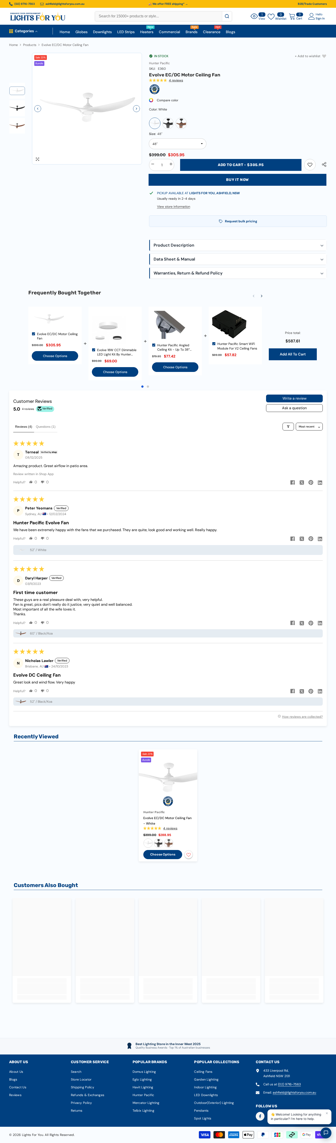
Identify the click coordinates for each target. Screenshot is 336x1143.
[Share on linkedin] (320, 482)
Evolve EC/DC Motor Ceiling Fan (57, 336)
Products (29, 45)
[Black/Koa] (181, 123)
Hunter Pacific (159, 63)
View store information (173, 206)
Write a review (295, 398)
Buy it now (237, 180)
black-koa (168, 843)
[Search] (227, 16)
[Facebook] (260, 1116)
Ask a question (294, 408)
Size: (155, 134)
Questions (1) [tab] (46, 426)
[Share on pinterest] (311, 482)
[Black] (168, 123)
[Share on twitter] (301, 482)
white (148, 843)
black (158, 843)
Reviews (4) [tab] (23, 426)
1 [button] (142, 386)
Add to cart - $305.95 (241, 165)
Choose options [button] (55, 356)
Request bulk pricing (241, 221)
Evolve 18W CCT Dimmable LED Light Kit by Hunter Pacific (116, 352)
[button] (37, 108)
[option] (87, 109)
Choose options (162, 854)
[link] (310, 164)
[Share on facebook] (292, 482)
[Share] (322, 164)
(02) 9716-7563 (289, 1084)
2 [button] (148, 386)
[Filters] (288, 426)
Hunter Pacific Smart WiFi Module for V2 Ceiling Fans (237, 346)
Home (13, 45)
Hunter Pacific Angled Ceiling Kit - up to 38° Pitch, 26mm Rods (173, 347)
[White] (154, 123)
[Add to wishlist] (188, 854)
